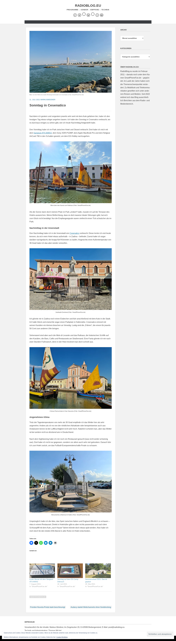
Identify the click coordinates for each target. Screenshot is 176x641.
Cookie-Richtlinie (62, 637)
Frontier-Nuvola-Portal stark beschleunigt (47, 607)
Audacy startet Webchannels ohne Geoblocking (91, 607)
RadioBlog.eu (88, 5)
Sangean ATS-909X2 (43, 133)
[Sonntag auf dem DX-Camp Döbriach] (70, 570)
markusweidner (47, 100)
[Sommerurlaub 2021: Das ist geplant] (98, 570)
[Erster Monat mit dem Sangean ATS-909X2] (42, 570)
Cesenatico (74, 233)
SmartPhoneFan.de (37, 597)
